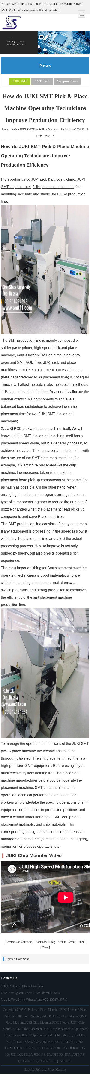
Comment (26, 942)
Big (53, 942)
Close (45, 947)
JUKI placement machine (53, 187)
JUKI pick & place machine (53, 179)
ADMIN (65, 1061)
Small (71, 942)
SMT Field (42, 81)
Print (81, 942)
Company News (67, 81)
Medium (62, 942)
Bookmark (41, 942)
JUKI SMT (19, 81)
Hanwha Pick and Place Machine (45, 1069)
